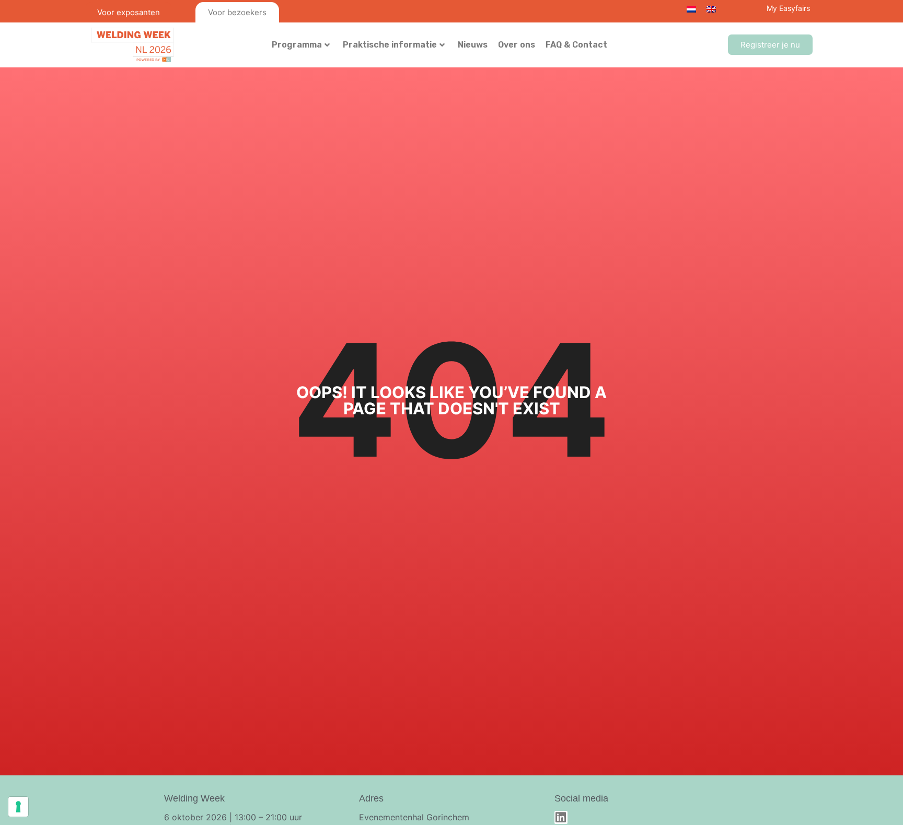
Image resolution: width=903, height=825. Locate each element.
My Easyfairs (788, 8)
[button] (770, 44)
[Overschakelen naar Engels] (711, 9)
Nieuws (473, 45)
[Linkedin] (561, 817)
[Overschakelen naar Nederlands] (691, 9)
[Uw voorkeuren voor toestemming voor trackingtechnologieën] (18, 807)
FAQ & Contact (576, 45)
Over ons (516, 45)
